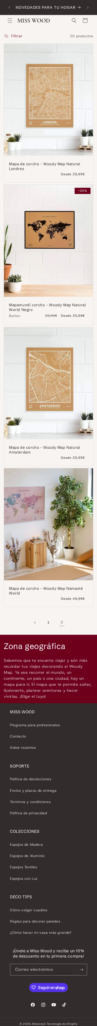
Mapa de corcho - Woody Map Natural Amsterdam (44, 449)
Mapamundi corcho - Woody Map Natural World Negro (47, 307)
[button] (9, 20)
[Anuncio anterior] (9, 7)
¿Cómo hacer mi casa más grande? (41, 932)
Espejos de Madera (26, 844)
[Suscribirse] (81, 970)
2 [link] (62, 622)
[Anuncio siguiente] (87, 7)
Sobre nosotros (23, 747)
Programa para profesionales (35, 725)
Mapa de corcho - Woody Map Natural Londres (44, 166)
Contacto (18, 736)
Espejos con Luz (24, 878)
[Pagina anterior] (35, 622)
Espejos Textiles (23, 867)
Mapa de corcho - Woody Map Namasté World (46, 591)
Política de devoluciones (30, 779)
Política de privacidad (28, 813)
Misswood (39, 1024)
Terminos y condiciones (30, 802)
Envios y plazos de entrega (33, 790)
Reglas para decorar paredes (35, 921)
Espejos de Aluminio (27, 856)
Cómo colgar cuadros (28, 910)
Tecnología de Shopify (62, 1024)
